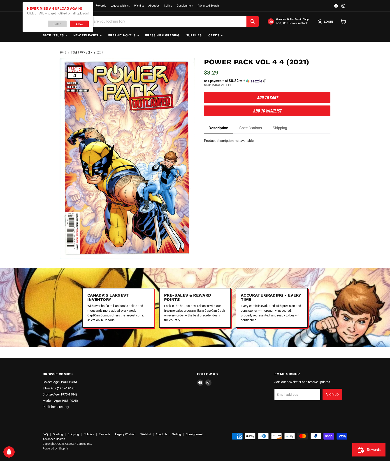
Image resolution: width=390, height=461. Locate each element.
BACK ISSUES (54, 35)
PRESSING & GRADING (162, 35)
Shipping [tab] (280, 128)
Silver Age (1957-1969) (58, 388)
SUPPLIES (194, 35)
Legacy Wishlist (120, 5)
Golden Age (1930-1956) (60, 382)
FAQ (45, 434)
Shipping (73, 434)
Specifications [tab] (250, 128)
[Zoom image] (187, 251)
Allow (79, 24)
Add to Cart (267, 97)
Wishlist (139, 5)
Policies (89, 434)
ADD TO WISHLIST (267, 110)
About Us (154, 5)
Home (63, 52)
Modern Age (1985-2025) (60, 400)
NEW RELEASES (86, 35)
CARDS (214, 35)
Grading (58, 434)
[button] (267, 81)
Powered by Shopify (55, 448)
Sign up (332, 394)
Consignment (185, 5)
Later (57, 24)
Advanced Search (208, 5)
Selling (168, 5)
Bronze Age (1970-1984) (60, 394)
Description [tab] (218, 128)
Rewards (101, 5)
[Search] (252, 21)
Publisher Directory (56, 407)
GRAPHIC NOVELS (122, 35)
